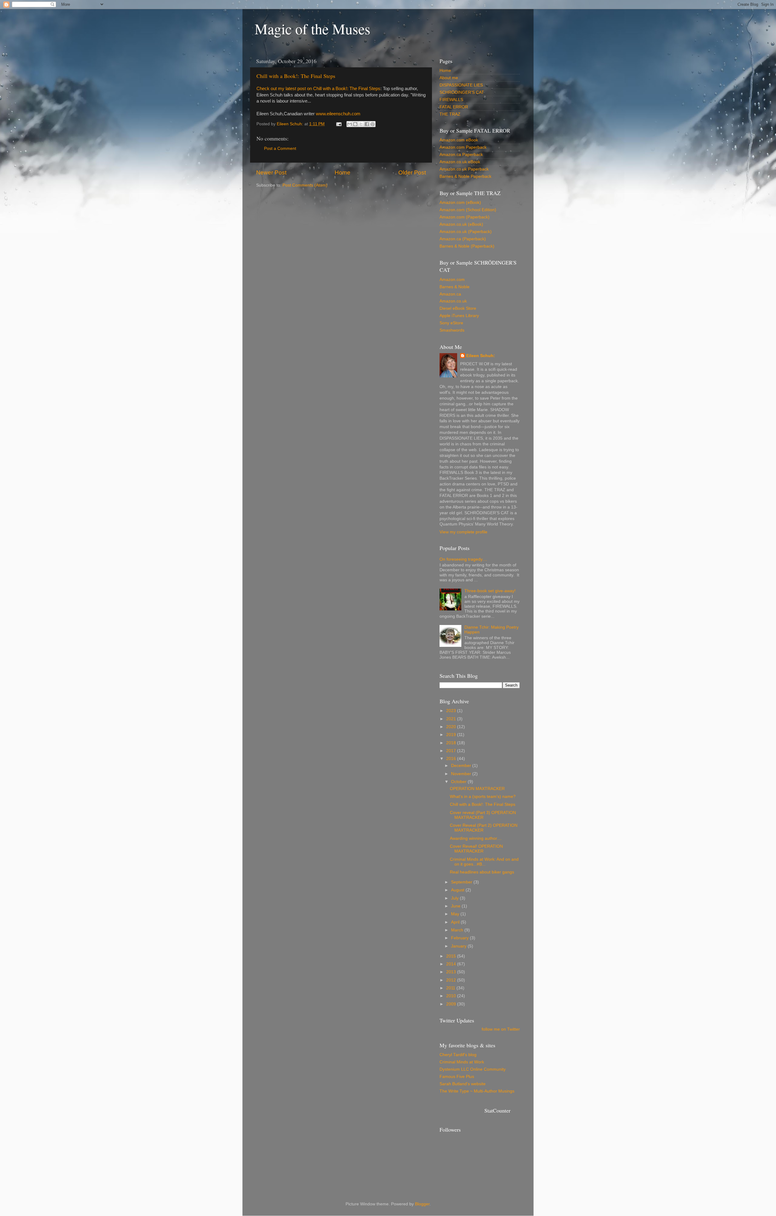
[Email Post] (338, 124)
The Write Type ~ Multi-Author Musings (477, 1091)
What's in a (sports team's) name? (483, 796)
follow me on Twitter (501, 1029)
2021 (451, 719)
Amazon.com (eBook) (460, 202)
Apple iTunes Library (459, 315)
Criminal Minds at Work (462, 1062)
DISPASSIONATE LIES (461, 85)
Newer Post (271, 172)
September (462, 882)
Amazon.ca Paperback (461, 154)
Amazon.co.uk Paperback (464, 169)
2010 (451, 996)
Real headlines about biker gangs (482, 872)
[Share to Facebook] (367, 124)
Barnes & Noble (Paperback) (467, 246)
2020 (451, 727)
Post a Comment (280, 148)
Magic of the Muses (312, 28)
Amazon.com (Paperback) (465, 217)
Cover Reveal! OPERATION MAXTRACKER (476, 848)
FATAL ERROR (454, 107)
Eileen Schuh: (480, 355)
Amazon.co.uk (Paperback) (466, 231)
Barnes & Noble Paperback (465, 176)
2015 (451, 956)
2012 (451, 980)
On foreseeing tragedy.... (463, 559)
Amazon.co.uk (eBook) (461, 224)
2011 (451, 988)
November (461, 774)
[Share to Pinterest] (373, 124)
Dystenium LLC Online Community (473, 1069)
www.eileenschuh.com (337, 113)
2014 (451, 964)
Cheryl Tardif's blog (458, 1054)
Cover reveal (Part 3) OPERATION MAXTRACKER (483, 815)
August (458, 890)
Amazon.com (452, 279)
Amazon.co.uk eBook (460, 162)
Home (342, 172)
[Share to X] (361, 124)
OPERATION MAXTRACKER (477, 788)
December (461, 765)
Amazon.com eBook (459, 140)
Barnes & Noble (455, 287)
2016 (451, 758)
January (459, 946)
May (455, 914)
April (456, 922)
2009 (451, 1004)
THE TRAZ (450, 114)
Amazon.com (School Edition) (468, 210)
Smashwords (452, 330)
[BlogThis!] (355, 124)
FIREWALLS (451, 99)
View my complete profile (463, 532)
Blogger (422, 1204)
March (457, 930)
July (455, 898)
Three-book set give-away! (490, 591)
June (456, 906)
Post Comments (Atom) (305, 185)
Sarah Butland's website (463, 1084)
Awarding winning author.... (476, 838)
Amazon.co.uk (453, 301)
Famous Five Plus (457, 1076)
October (459, 781)
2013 (451, 972)
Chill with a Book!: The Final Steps (295, 75)
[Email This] (349, 124)
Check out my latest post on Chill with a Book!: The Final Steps (318, 88)
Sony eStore (451, 323)
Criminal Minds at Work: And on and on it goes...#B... (484, 861)
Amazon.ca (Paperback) (463, 239)
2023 (451, 710)
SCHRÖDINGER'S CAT (462, 92)
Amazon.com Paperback (463, 147)
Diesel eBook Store (458, 308)
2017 (451, 750)
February (460, 938)
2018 (451, 743)
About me (449, 78)
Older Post (412, 172)
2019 (451, 734)
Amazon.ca (450, 294)
